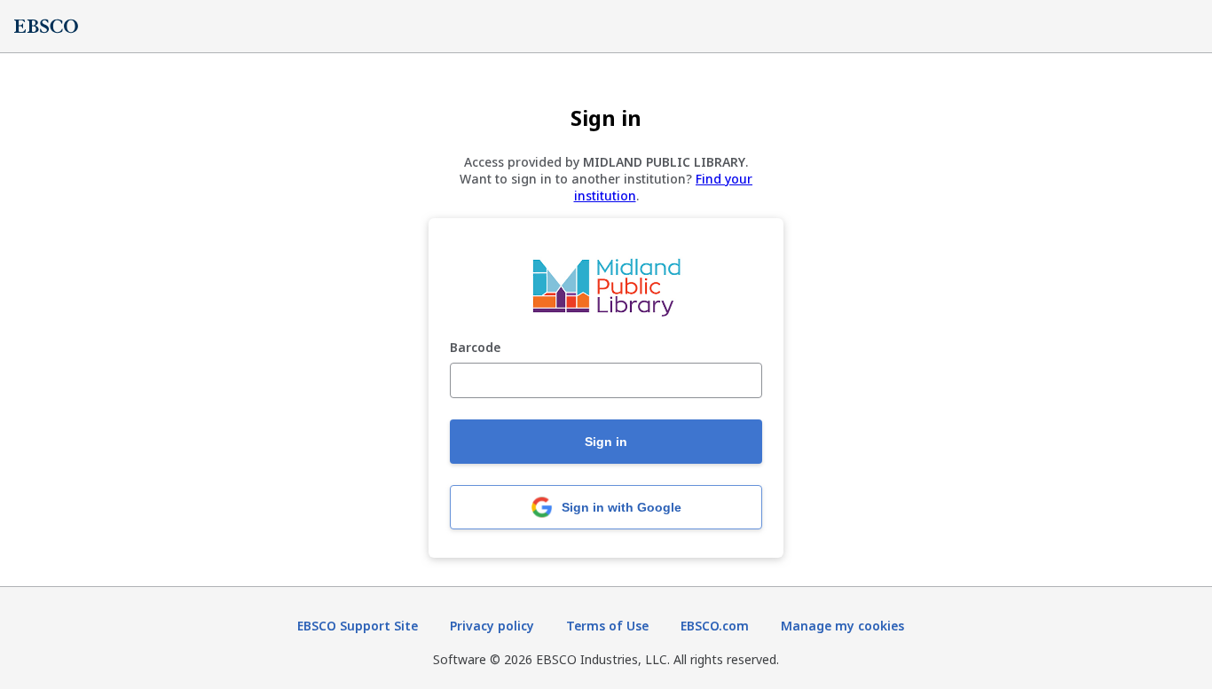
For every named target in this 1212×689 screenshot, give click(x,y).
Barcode (475, 348)
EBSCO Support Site (357, 625)
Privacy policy (492, 625)
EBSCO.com (715, 625)
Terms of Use (607, 625)
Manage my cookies (842, 625)
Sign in (606, 442)
